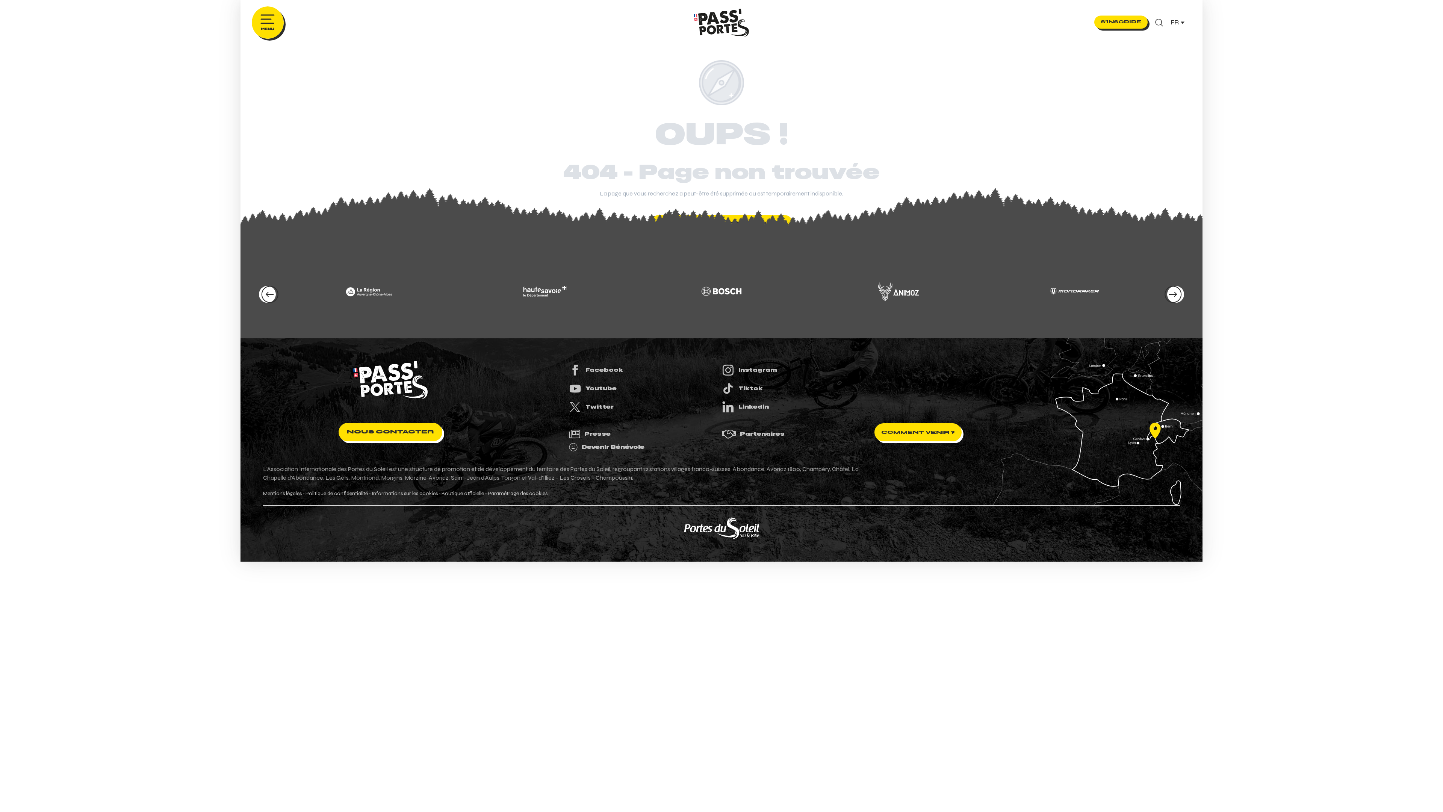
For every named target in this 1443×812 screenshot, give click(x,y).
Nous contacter (390, 432)
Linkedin (753, 407)
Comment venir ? (918, 432)
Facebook (604, 370)
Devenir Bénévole (613, 447)
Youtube (601, 388)
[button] (1159, 22)
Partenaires (762, 434)
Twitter (599, 407)
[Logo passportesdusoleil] (390, 380)
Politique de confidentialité (337, 493)
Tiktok (750, 388)
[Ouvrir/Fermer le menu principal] (267, 22)
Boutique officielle (463, 493)
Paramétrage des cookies (518, 493)
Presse (597, 434)
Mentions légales (282, 493)
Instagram (757, 370)
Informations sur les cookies (405, 493)
